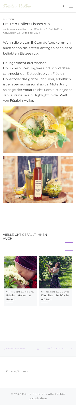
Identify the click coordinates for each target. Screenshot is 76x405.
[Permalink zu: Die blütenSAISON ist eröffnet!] (55, 272)
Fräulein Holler (33, 394)
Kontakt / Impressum (19, 371)
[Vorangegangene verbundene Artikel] (60, 246)
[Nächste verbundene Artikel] (69, 246)
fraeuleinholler (18, 29)
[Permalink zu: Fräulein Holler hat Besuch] (20, 272)
